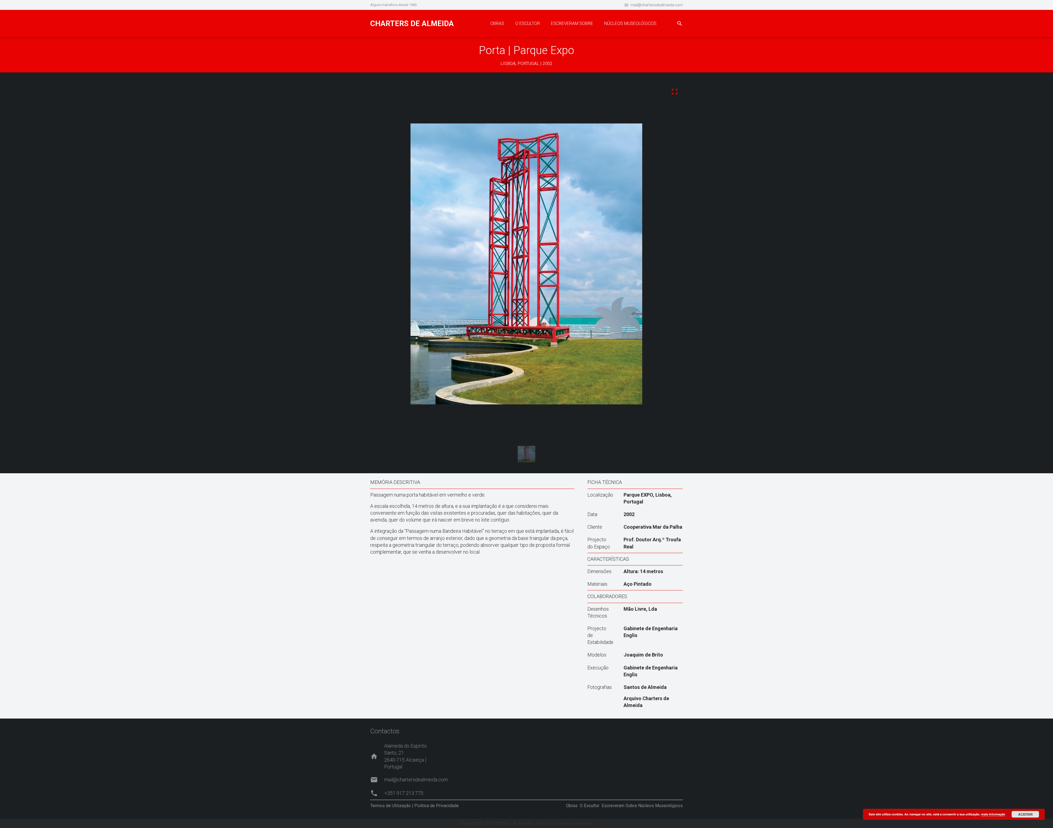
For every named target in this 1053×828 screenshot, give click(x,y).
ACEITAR (1025, 814)
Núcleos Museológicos (660, 805)
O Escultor (589, 805)
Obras (572, 805)
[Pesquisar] (679, 24)
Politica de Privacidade (436, 805)
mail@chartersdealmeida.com (656, 5)
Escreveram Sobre (619, 805)
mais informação (993, 814)
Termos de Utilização (390, 805)
